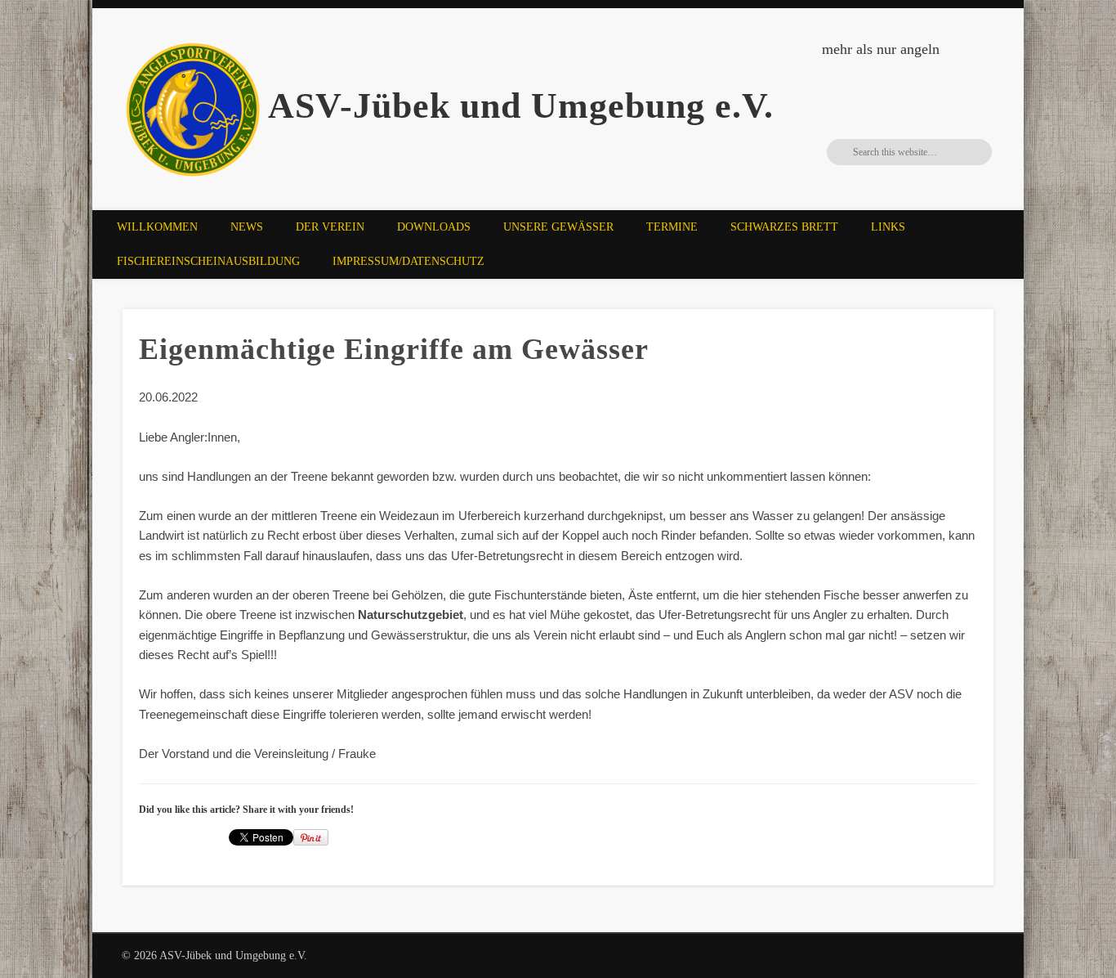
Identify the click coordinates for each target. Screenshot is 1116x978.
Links (888, 227)
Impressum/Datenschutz (408, 261)
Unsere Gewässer (558, 227)
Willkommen (157, 227)
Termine (672, 227)
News (246, 227)
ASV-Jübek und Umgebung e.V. (521, 106)
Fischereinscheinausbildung (208, 261)
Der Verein (330, 227)
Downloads (434, 227)
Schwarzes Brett (784, 227)
